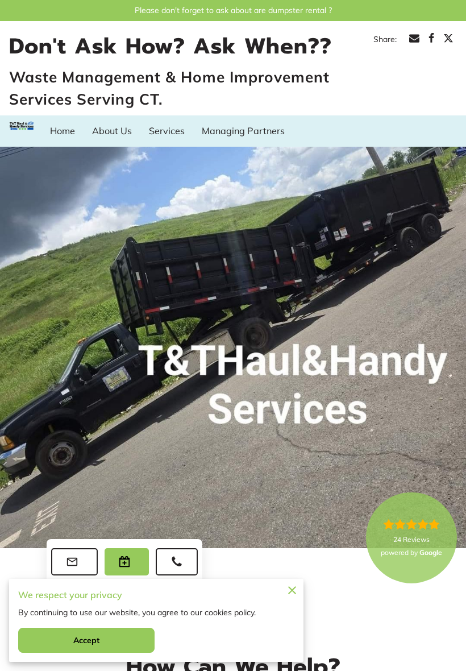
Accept (86, 640)
